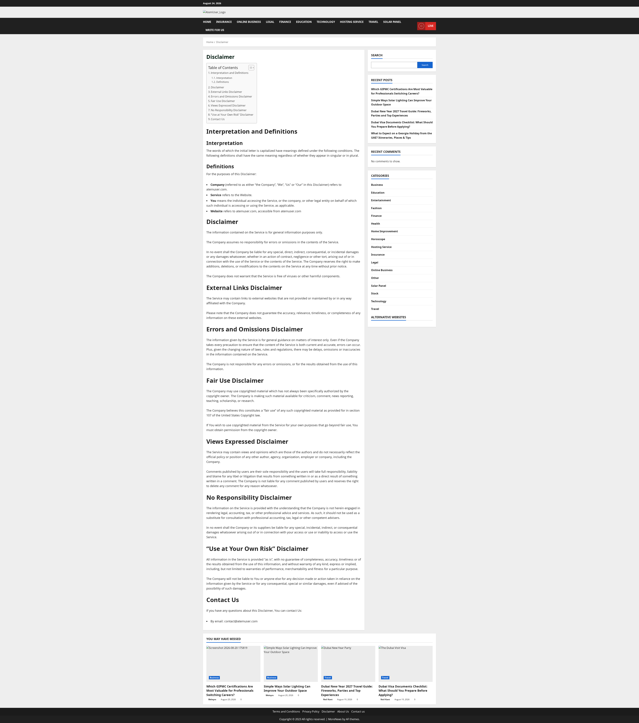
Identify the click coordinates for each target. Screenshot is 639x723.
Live (430, 26)
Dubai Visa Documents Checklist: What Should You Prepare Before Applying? (403, 690)
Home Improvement (384, 231)
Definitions (222, 81)
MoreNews (335, 719)
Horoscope (378, 239)
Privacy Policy (310, 711)
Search (377, 55)
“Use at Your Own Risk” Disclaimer (232, 114)
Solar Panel (392, 22)
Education (304, 22)
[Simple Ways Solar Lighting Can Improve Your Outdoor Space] (291, 664)
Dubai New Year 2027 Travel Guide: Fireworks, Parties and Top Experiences (347, 690)
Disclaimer (217, 87)
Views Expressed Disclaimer (228, 105)
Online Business (249, 22)
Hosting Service (352, 22)
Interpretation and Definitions (229, 73)
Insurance (224, 22)
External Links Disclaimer (226, 92)
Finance (285, 22)
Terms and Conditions (286, 711)
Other (375, 278)
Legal (270, 22)
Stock (374, 293)
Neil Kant (327, 699)
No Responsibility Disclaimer (229, 110)
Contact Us (218, 119)
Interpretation (224, 77)
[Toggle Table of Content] (249, 67)
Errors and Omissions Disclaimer (231, 96)
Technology (326, 22)
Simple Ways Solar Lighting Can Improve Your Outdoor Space (287, 688)
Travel (373, 22)
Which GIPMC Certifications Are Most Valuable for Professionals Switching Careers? (229, 690)
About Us (343, 711)
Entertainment (381, 200)
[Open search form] (414, 26)
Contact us (358, 711)
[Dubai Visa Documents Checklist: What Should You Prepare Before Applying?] (406, 664)
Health (375, 223)
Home (207, 22)
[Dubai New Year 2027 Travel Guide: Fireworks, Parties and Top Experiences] (348, 664)
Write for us (215, 30)
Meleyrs (212, 699)
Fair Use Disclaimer (223, 101)
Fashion (376, 208)
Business (377, 185)
